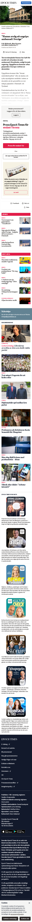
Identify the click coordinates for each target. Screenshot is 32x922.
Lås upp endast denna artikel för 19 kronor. (16, 156)
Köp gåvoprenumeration (9, 756)
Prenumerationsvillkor (8, 783)
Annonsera (4, 771)
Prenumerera (26, 3)
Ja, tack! (16, 192)
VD (2, 775)
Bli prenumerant (6, 752)
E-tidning (4, 744)
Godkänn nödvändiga (10, 918)
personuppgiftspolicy (17, 914)
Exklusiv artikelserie (7, 763)
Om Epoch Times (7, 779)
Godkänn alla (25, 918)
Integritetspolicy (6, 786)
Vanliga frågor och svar (8, 760)
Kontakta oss (5, 767)
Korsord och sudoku (8, 748)
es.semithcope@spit (9, 316)
